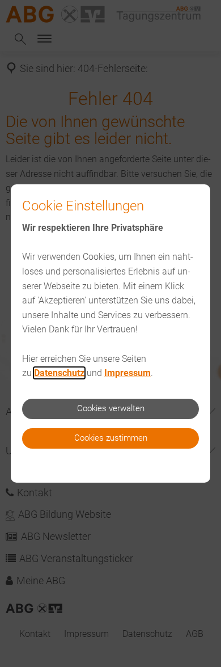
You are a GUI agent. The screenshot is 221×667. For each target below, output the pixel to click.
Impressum (127, 373)
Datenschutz (59, 373)
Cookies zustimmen (110, 438)
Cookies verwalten (110, 408)
